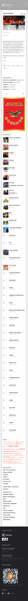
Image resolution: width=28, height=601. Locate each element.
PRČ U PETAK (17, 457)
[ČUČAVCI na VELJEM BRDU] (5, 334)
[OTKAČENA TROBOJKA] (5, 379)
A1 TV (14, 442)
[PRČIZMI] (5, 357)
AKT (16, 442)
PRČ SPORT (12, 457)
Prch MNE (6, 35)
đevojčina (21, 463)
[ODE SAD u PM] (5, 177)
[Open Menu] (25, 4)
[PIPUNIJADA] (5, 327)
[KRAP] (5, 214)
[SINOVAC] (5, 289)
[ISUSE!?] (5, 304)
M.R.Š (22, 449)
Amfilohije (12, 444)
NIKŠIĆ (15, 453)
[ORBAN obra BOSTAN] (5, 342)
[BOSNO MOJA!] (5, 417)
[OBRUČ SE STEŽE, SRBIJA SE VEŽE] (5, 312)
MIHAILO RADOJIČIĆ (10, 451)
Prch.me (4, 60)
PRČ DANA (20, 455)
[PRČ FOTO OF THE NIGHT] (5, 139)
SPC (4, 459)
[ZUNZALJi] (5, 162)
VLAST (12, 461)
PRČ (16, 455)
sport (6, 459)
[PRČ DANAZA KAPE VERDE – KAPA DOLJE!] (5, 184)
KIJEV (22, 65)
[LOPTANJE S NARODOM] (5, 274)
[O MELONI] (5, 154)
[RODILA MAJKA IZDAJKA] (5, 259)
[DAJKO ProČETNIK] (5, 147)
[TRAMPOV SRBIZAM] (5, 319)
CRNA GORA (13, 65)
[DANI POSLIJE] (5, 237)
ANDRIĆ (17, 444)
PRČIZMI (6, 457)
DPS (10, 449)
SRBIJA (12, 459)
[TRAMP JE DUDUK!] (5, 394)
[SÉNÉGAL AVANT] (5, 222)
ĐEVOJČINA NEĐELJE (13, 463)
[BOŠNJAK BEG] (5, 282)
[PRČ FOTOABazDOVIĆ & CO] (5, 192)
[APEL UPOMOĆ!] (5, 432)
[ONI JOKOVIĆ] (5, 409)
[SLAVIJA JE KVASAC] (5, 252)
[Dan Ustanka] (5, 169)
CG (4, 446)
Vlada (9, 461)
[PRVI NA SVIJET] (5, 387)
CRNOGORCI (6, 449)
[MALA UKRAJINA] (14, 22)
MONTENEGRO (7, 453)
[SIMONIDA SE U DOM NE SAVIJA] (5, 297)
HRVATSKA (18, 449)
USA (19, 459)
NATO (12, 453)
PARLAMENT (5, 455)
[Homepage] (7, 5)
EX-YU (14, 449)
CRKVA (6, 446)
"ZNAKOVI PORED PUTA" (8, 442)
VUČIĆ (15, 461)
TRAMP (16, 459)
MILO (18, 451)
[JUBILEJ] (5, 372)
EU (12, 449)
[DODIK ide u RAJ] (5, 364)
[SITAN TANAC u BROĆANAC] (5, 229)
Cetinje (9, 65)
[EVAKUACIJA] (5, 349)
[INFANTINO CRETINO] (5, 199)
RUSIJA (22, 457)
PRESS (14, 455)
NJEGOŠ (18, 453)
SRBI (8, 459)
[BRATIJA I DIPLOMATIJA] (5, 207)
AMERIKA (8, 443)
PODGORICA (10, 455)
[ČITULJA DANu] (5, 267)
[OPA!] (5, 244)
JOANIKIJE (17, 65)
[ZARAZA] (5, 402)
